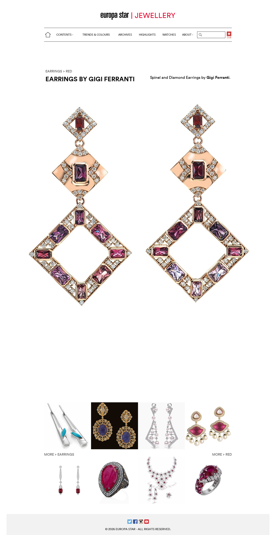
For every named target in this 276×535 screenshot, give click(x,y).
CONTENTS (64, 34)
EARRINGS (53, 71)
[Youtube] (146, 521)
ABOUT (187, 34)
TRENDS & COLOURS (96, 34)
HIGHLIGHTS (147, 34)
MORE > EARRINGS (59, 454)
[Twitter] (129, 521)
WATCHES (169, 34)
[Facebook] (135, 521)
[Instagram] (141, 521)
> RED (67, 71)
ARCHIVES (125, 34)
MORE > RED (222, 454)
